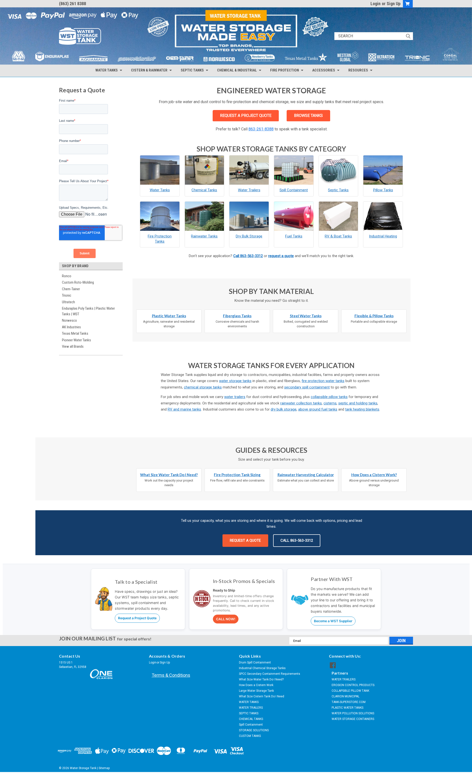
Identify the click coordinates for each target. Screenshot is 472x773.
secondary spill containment (307, 387)
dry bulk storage (283, 409)
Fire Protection (284, 70)
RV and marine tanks (184, 409)
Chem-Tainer (71, 289)
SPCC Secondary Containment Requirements (269, 674)
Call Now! (225, 619)
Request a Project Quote (137, 618)
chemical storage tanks (203, 387)
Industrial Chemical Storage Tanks (262, 668)
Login (375, 3)
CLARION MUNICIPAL (345, 696)
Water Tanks (106, 70)
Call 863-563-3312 (248, 256)
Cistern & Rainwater (149, 70)
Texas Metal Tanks (75, 333)
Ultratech (68, 302)
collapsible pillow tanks (329, 397)
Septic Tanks (192, 70)
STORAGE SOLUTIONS (254, 730)
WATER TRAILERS (251, 707)
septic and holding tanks (357, 403)
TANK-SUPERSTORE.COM (349, 702)
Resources (358, 70)
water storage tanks (235, 381)
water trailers (234, 397)
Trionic (66, 295)
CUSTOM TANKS (250, 736)
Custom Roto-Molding (78, 282)
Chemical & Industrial (237, 70)
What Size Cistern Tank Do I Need (261, 696)
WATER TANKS (249, 702)
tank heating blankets (362, 409)
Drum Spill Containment (255, 662)
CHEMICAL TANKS (251, 719)
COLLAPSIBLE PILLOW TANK (350, 690)
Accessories (323, 70)
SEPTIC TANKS (248, 713)
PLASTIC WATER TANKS (347, 707)
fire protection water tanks (323, 381)
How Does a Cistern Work (256, 685)
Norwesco (69, 320)
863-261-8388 (261, 129)
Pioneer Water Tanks (76, 340)
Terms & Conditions (171, 675)
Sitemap (104, 768)
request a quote (281, 256)
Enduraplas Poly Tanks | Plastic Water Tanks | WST (88, 311)
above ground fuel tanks (317, 409)
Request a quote (245, 540)
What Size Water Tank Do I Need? (261, 679)
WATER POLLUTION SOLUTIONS (353, 713)
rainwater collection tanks (301, 403)
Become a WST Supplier (333, 621)
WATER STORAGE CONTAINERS (353, 719)
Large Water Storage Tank (256, 690)
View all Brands (73, 346)
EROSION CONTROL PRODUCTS (353, 685)
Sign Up (393, 3)
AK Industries (71, 327)
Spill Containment (251, 724)
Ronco (66, 276)
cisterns (330, 403)
